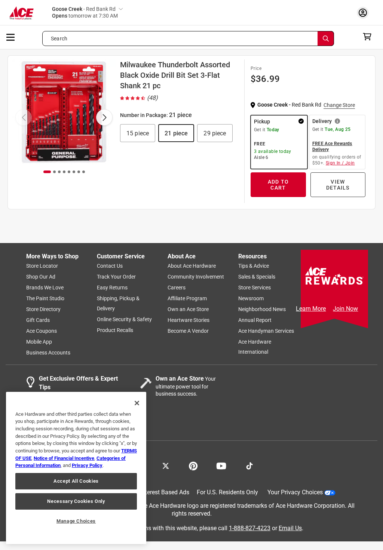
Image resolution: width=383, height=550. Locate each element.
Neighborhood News (262, 309)
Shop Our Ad (40, 277)
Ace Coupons (41, 331)
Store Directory (43, 309)
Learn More (311, 308)
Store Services (254, 288)
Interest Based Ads (164, 492)
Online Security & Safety (124, 319)
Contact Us (110, 266)
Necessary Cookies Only (76, 501)
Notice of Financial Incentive (64, 458)
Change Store (339, 105)
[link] (139, 98)
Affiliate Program (187, 298)
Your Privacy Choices (295, 492)
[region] (76, 468)
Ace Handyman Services (266, 331)
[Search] (326, 38)
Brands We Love (45, 288)
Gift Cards (38, 320)
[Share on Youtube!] (221, 465)
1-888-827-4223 (249, 528)
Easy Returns (112, 288)
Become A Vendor (188, 331)
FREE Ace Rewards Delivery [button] (332, 146)
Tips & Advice (253, 266)
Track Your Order (116, 277)
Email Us (290, 528)
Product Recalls (115, 330)
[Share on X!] (165, 465)
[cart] (369, 36)
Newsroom (251, 298)
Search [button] (59, 39)
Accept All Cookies (76, 481)
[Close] (137, 403)
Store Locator (42, 266)
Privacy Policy (87, 465)
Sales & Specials (256, 277)
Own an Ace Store (188, 309)
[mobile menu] (10, 36)
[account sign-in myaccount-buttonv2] (365, 12)
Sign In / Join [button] (340, 163)
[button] (137, 133)
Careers (177, 288)
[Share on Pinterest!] (193, 465)
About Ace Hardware (192, 266)
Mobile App (39, 342)
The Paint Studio (45, 298)
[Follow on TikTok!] (249, 465)
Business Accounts (48, 353)
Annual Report (255, 320)
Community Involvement (196, 277)
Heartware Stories (188, 320)
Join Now (345, 308)
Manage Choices (76, 521)
